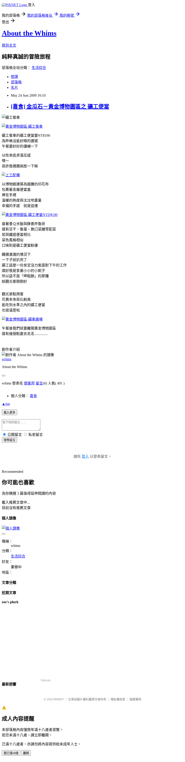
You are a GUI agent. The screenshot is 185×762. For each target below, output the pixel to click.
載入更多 (9, 412)
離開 (26, 753)
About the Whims (29, 33)
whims (6, 359)
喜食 (33, 396)
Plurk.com (45, 680)
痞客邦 (29, 383)
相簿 (14, 77)
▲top (6, 404)
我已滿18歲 (11, 753)
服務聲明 (135, 699)
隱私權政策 (118, 699)
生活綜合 (39, 68)
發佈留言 (9, 440)
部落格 (16, 82)
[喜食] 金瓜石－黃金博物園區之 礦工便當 (60, 106)
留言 (39, 383)
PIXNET (59, 699)
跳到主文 (9, 45)
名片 (14, 87)
